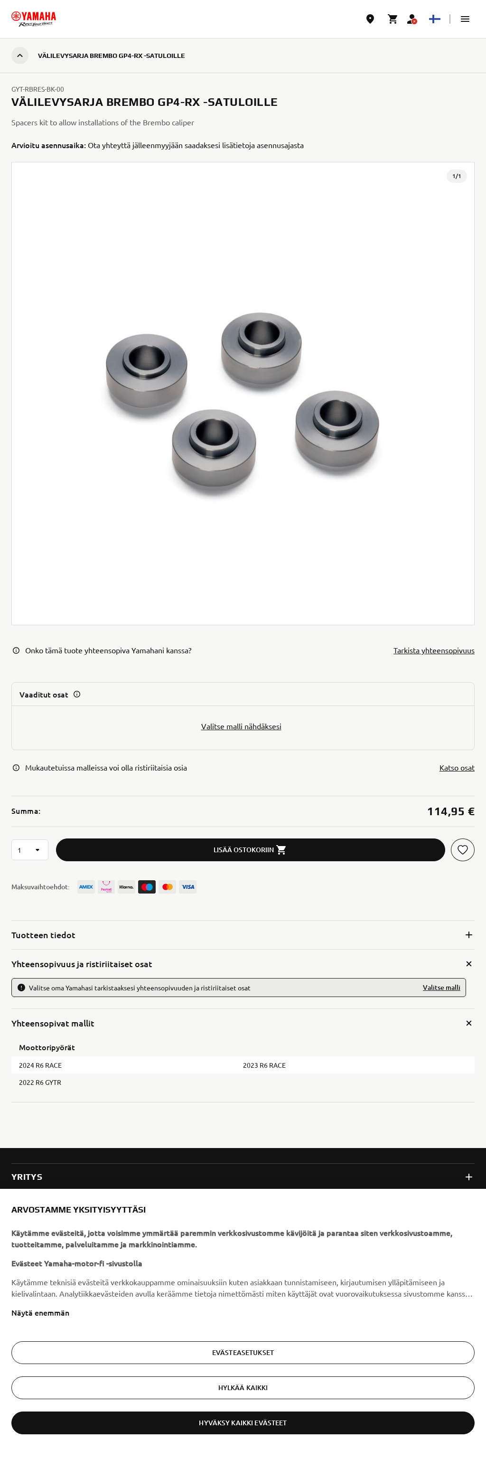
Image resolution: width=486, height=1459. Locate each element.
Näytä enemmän (40, 1312)
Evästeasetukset (243, 1352)
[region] (243, 1324)
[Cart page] (393, 19)
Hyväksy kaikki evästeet (243, 1422)
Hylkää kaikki (243, 1387)
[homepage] (33, 19)
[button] (465, 18)
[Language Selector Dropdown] (434, 18)
